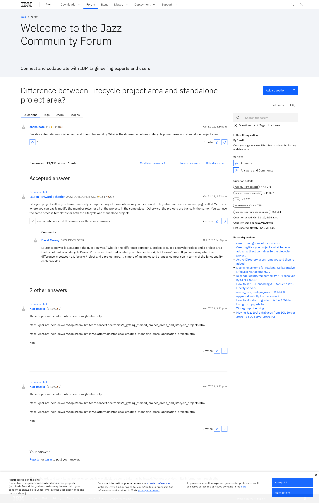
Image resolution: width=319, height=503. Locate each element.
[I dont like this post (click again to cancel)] (224, 142)
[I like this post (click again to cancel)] (217, 142)
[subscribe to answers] (236, 163)
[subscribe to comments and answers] (236, 170)
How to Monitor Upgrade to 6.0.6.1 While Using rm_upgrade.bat (263, 302)
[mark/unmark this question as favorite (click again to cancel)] (32, 142)
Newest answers (190, 163)
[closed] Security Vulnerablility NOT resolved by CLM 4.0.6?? (265, 278)
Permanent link (38, 192)
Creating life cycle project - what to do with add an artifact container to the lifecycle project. (264, 251)
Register (35, 459)
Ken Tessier (37, 308)
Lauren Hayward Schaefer (47, 196)
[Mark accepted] (32, 221)
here (244, 486)
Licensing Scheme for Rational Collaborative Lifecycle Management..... (265, 269)
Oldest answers (215, 163)
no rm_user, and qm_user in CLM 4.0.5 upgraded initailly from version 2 (261, 294)
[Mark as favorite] (32, 142)
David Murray (50, 240)
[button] (316, 475)
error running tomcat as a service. (258, 243)
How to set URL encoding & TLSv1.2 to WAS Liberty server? (265, 286)
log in (48, 459)
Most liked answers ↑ (152, 163)
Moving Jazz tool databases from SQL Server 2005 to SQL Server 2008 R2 (265, 314)
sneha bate (37, 127)
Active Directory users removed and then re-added (266, 261)
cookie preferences (158, 483)
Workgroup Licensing (250, 308)
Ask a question (275, 90)
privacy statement (149, 490)
